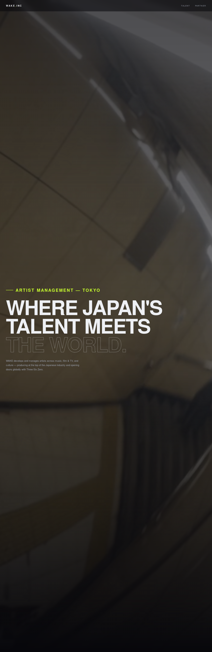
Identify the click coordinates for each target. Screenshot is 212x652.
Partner (200, 5)
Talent (185, 5)
